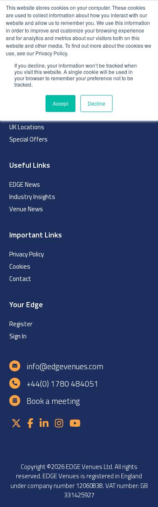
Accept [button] (60, 103)
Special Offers (28, 139)
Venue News (26, 209)
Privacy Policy (26, 254)
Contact (20, 278)
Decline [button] (96, 103)
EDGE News (24, 184)
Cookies (19, 266)
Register (20, 324)
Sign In (18, 336)
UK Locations (26, 127)
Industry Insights (32, 197)
